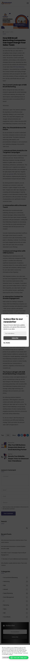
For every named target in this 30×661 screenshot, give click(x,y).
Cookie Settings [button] (6, 657)
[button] (18, 657)
